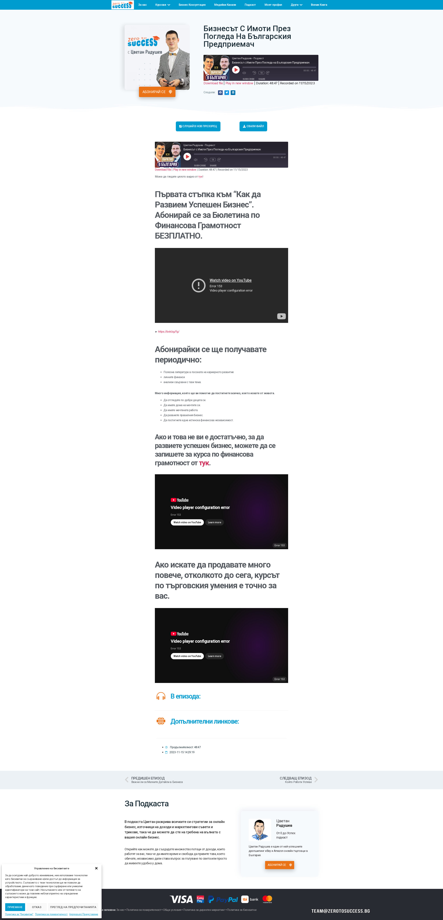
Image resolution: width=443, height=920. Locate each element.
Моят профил (273, 4)
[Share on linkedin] (233, 92)
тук (200, 176)
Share (262, 79)
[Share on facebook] (220, 92)
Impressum (75, 914)
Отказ (37, 907)
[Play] (236, 70)
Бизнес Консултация (192, 4)
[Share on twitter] (226, 92)
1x (261, 72)
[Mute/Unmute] (246, 73)
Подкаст (250, 4)
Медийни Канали (225, 4)
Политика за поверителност (51, 914)
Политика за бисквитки (241, 910)
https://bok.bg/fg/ (168, 331)
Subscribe (249, 79)
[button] (96, 868)
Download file (213, 83)
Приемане (15, 907)
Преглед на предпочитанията (73, 907)
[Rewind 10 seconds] (255, 73)
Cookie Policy (19, 914)
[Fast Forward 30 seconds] (270, 73)
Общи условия (172, 910)
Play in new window (239, 83)
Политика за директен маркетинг (204, 910)
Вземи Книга (319, 4)
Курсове (160, 4)
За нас (142, 4)
